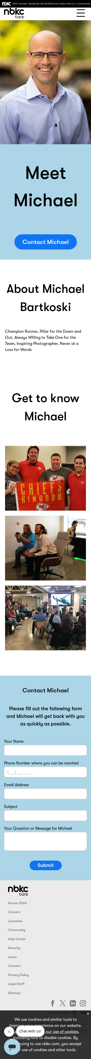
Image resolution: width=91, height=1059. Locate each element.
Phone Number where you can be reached (41, 763)
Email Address (16, 785)
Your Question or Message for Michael (38, 828)
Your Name (14, 741)
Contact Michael (45, 241)
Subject (10, 806)
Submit (46, 865)
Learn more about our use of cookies (45, 1031)
